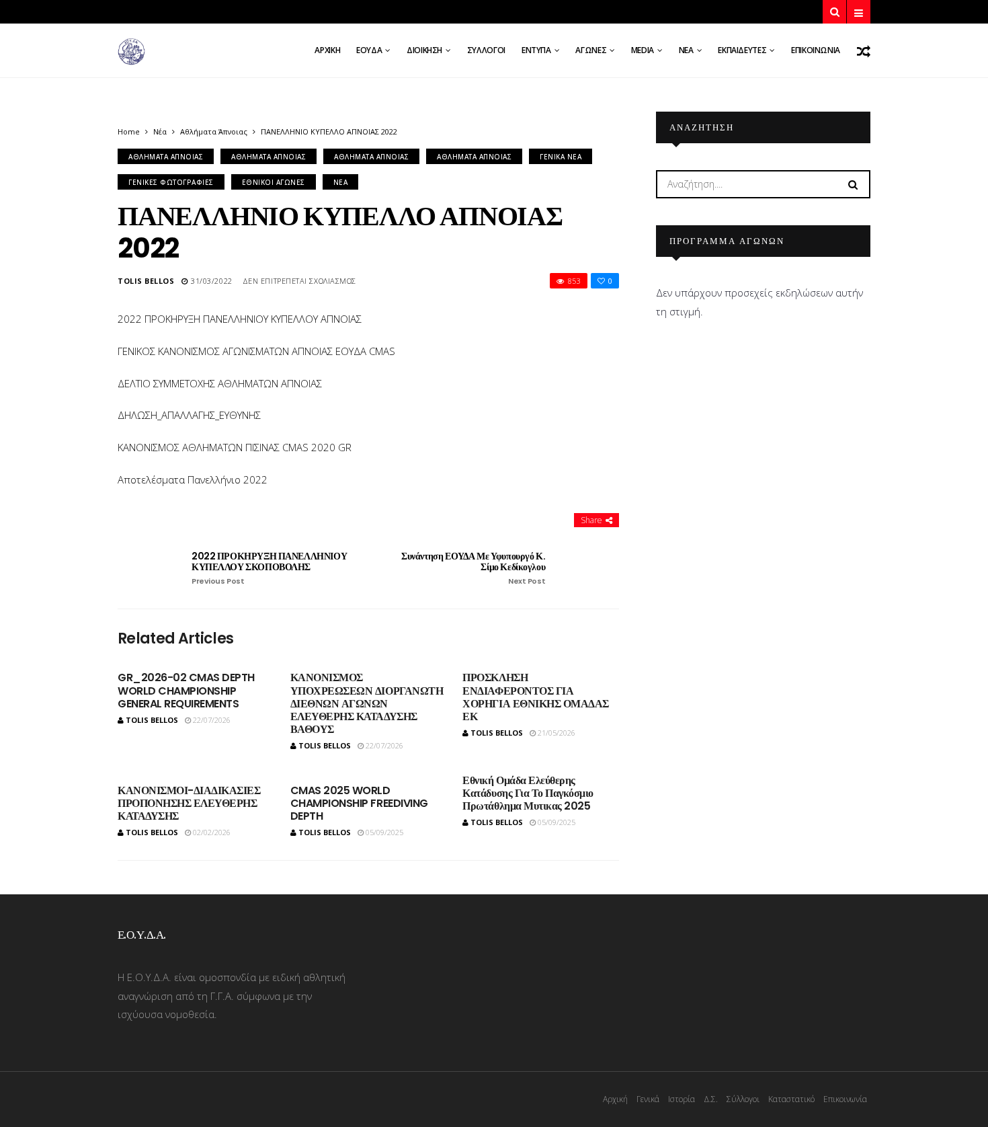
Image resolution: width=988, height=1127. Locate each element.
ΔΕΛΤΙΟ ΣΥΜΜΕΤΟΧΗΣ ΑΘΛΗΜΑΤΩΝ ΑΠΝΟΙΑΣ (220, 383)
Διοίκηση (424, 50)
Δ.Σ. (711, 1099)
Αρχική (327, 50)
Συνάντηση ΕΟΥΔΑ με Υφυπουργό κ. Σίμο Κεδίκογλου (473, 568)
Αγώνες (590, 50)
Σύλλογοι (486, 50)
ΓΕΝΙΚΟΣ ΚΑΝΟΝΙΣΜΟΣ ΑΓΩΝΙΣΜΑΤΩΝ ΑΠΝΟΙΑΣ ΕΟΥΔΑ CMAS (256, 351)
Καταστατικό (791, 1099)
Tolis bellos (146, 281)
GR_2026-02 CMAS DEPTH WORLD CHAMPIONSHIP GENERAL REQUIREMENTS (186, 690)
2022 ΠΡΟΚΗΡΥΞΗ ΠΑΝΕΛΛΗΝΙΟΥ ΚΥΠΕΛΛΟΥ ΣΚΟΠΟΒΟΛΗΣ (269, 568)
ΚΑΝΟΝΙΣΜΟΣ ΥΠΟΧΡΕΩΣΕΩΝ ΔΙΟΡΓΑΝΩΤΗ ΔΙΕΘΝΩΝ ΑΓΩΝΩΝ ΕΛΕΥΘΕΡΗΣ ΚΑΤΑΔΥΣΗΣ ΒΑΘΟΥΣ (366, 703)
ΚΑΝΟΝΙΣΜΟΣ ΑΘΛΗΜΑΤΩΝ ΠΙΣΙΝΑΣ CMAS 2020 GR (235, 447)
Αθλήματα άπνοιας (213, 131)
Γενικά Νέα (560, 156)
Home (129, 131)
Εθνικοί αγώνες (273, 182)
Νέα (686, 50)
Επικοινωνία (815, 50)
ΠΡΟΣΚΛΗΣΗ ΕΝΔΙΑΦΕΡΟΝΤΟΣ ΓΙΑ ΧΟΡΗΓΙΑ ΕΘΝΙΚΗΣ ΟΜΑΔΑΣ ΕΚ (535, 697)
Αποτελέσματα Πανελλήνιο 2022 (192, 479)
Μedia (642, 50)
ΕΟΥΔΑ (369, 50)
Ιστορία (681, 1099)
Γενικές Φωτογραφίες (171, 182)
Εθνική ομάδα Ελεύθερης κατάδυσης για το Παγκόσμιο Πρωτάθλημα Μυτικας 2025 (527, 793)
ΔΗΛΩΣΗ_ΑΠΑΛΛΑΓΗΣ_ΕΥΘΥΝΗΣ (189, 415)
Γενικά (647, 1099)
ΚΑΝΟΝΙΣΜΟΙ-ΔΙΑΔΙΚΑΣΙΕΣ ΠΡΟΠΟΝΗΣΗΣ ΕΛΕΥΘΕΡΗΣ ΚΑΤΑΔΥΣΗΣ (189, 803)
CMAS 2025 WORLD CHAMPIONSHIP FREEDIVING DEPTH (359, 803)
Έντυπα (536, 50)
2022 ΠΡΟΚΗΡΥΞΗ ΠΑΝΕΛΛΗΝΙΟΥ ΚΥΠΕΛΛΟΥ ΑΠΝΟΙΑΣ (240, 318)
